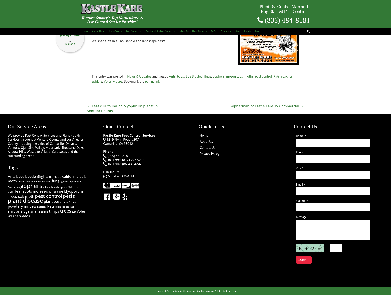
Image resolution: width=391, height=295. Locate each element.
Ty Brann (70, 43)
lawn (69, 186)
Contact (225, 31)
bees (180, 76)
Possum (72, 202)
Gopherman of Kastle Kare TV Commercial (267, 106)
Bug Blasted (194, 76)
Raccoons (41, 207)
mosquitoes (234, 76)
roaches (287, 76)
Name (300, 136)
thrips (54, 211)
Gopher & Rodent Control (159, 31)
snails (35, 211)
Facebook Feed (252, 31)
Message (301, 217)
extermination (38, 181)
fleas (207, 76)
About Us (97, 31)
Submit (303, 259)
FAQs (213, 31)
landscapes (59, 187)
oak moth (26, 196)
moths (248, 76)
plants (65, 202)
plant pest (52, 201)
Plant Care (113, 31)
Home (84, 31)
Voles (108, 81)
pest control (263, 76)
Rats (276, 76)
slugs (25, 211)
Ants (172, 76)
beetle (30, 176)
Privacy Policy (209, 154)
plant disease (25, 200)
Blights (42, 176)
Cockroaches (24, 181)
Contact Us (207, 148)
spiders (97, 81)
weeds (24, 216)
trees (65, 211)
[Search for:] (309, 31)
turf (74, 212)
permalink (152, 81)
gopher (64, 181)
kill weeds (48, 187)
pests (69, 196)
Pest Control (132, 31)
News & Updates (139, 76)
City (298, 168)
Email (299, 184)
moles (38, 191)
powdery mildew (22, 206)
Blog (237, 31)
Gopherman (14, 187)
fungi (56, 181)
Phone (300, 152)
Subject (300, 200)
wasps (117, 81)
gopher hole (75, 181)
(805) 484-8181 (286, 20)
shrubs (14, 211)
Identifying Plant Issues (192, 31)
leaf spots (23, 191)
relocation (60, 207)
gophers (218, 76)
